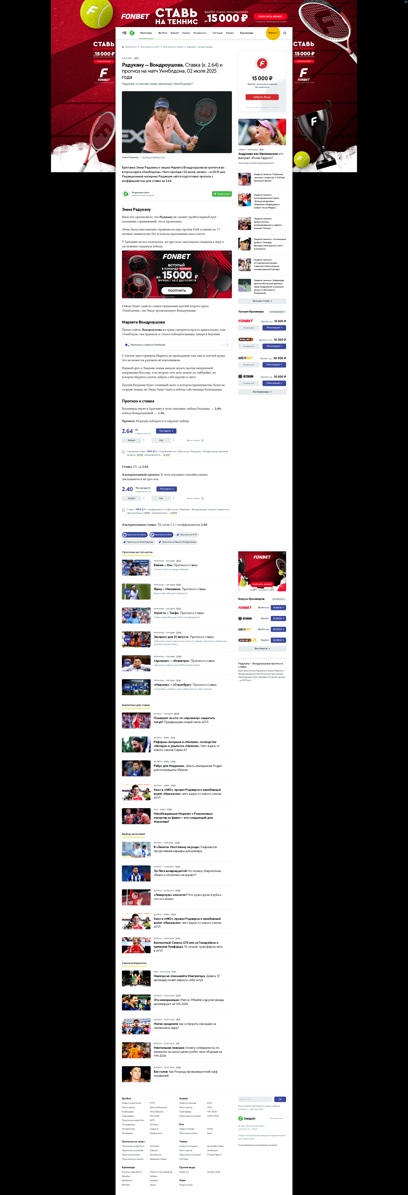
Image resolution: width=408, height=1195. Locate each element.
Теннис (186, 32)
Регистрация (274, 327)
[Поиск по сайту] (286, 33)
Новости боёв (186, 1128)
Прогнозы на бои (131, 1154)
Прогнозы (146, 32)
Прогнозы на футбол (133, 1120)
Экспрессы (199, 32)
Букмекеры (246, 32)
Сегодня (218, 32)
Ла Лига (154, 1124)
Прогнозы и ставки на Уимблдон (148, 344)
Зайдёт (131, 440)
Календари (128, 1111)
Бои (181, 1124)
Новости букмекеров (161, 1171)
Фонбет (126, 1176)
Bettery (126, 1184)
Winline (153, 1176)
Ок (280, 1099)
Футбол (162, 32)
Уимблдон (212, 1150)
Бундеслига (156, 1133)
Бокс (209, 1133)
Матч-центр (128, 1107)
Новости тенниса (188, 1146)
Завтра (230, 32)
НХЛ (209, 1107)
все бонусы (279, 599)
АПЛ (152, 1120)
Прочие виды (187, 1167)
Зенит (153, 1184)
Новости (184, 1171)
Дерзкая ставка (158, 1159)
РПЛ (152, 1103)
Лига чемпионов (158, 1107)
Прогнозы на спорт (150, 47)
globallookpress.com (153, 157)
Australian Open (215, 1146)
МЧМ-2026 (213, 1116)
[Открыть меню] (125, 33)
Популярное (128, 1124)
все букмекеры (277, 311)
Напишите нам (276, 1118)
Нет (161, 440)
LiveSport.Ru (131, 47)
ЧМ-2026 (154, 1116)
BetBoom (127, 1180)
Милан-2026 (213, 1171)
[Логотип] (132, 33)
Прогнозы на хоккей (132, 1150)
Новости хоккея (187, 1103)
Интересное (128, 1128)
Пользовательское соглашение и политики (257, 1145)
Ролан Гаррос (214, 1154)
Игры (182, 1180)
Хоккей (175, 32)
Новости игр (186, 1184)
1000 (149, 451)
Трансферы (128, 1116)
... (280, 38)
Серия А (154, 1128)
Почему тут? (248, 328)
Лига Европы (157, 1111)
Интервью (127, 1133)
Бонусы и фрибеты (132, 1171)
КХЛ (209, 1103)
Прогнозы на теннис (173, 47)
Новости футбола (131, 1103)
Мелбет (154, 1180)
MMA (210, 1128)
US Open (183, 1159)
